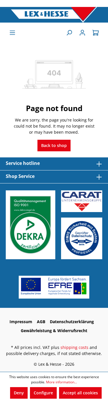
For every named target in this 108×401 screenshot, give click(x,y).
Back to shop (54, 145)
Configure (43, 393)
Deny (19, 393)
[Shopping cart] (95, 32)
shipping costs (74, 347)
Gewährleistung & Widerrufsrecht (54, 330)
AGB (41, 321)
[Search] (69, 32)
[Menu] (12, 32)
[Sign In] (82, 32)
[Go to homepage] (54, 15)
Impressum (21, 321)
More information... (61, 382)
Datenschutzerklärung (72, 321)
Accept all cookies (80, 393)
